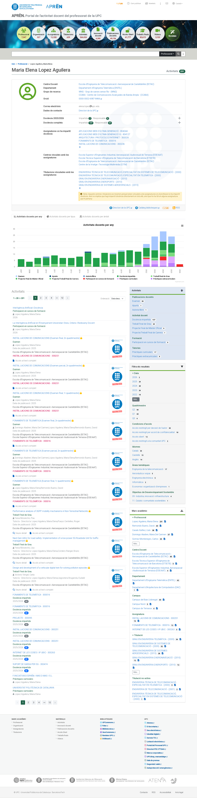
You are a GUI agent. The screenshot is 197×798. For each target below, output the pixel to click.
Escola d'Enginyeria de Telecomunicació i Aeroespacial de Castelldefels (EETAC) (116, 84)
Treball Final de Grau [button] (141, 324)
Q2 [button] (133, 409)
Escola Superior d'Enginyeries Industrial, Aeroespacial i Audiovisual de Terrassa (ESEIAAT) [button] (157, 569)
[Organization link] (174, 556)
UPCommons (107, 722)
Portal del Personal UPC (156, 745)
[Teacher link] (165, 521)
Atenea (150, 723)
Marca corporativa (154, 753)
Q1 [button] (133, 414)
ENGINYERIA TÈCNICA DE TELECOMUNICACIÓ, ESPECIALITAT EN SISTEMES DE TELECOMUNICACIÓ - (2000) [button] (157, 696)
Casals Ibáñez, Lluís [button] (141, 530)
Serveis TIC (151, 738)
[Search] (178, 53)
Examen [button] (136, 301)
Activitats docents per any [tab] (29, 216)
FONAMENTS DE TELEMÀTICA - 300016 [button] (151, 625)
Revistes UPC (107, 735)
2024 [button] (134, 386)
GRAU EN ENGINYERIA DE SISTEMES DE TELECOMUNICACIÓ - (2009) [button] (151, 644)
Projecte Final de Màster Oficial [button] (147, 328)
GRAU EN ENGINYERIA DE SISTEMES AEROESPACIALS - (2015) (108, 185)
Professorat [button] (139, 517)
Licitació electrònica (155, 742)
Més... (135, 399)
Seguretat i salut (153, 764)
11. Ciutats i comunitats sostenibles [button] (149, 500)
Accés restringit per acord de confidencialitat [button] (153, 432)
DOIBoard (106, 739)
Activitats (61, 722)
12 (62, 298)
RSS (178, 207)
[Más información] (183, 53)
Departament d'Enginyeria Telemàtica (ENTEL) (100, 88)
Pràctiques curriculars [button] (142, 352)
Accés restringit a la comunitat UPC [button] (148, 441)
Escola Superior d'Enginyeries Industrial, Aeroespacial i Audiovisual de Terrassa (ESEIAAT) (121, 155)
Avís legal (179, 792)
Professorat (166, 54)
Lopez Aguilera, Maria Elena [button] (145, 521)
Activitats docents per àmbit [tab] (95, 216)
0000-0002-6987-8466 (90, 98)
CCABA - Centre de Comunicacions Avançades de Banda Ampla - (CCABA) (113, 95)
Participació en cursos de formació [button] (149, 342)
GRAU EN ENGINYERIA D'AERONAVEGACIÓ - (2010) (103, 178)
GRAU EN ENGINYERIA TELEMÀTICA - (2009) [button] (153, 639)
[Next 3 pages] (57, 298)
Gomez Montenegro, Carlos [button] (145, 539)
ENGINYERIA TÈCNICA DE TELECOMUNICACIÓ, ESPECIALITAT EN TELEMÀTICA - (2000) (120, 175)
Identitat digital (153, 734)
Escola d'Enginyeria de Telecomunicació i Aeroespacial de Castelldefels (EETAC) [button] (151, 555)
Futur (104, 726)
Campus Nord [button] (138, 604)
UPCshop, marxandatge (156, 757)
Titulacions (17, 732)
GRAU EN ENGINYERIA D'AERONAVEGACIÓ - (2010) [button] (156, 657)
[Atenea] (157, 780)
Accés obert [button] (138, 436)
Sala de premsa (153, 760)
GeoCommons (108, 732)
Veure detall (21, 533)
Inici (13, 64)
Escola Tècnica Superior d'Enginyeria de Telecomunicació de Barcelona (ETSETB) (117, 158)
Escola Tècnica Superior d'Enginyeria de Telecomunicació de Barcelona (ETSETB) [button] (151, 562)
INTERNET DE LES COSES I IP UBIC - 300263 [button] (153, 629)
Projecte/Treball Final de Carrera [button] (147, 332)
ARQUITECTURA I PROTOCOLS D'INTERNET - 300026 (104, 137)
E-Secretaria (152, 727)
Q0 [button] (133, 418)
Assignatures (18, 729)
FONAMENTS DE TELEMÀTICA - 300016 (97, 141)
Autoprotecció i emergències (159, 768)
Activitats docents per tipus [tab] (62, 216)
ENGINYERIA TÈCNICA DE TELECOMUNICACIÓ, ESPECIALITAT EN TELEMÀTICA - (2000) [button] (154, 683)
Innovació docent (64, 726)
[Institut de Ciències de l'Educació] (87, 780)
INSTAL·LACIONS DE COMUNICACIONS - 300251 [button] (155, 618)
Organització (18, 726)
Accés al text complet (25, 360)
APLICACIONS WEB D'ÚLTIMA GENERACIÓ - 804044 (103, 131)
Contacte (144, 792)
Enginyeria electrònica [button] (142, 478)
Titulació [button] (137, 635)
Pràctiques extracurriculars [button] (144, 356)
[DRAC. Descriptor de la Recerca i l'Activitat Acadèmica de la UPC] (174, 780)
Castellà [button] (136, 455)
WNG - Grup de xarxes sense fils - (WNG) (98, 91)
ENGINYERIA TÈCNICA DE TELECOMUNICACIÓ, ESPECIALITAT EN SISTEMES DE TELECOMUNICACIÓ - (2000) (130, 172)
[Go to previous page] (30, 298)
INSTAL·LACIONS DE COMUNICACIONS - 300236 (102, 144)
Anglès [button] (135, 459)
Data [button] (135, 373)
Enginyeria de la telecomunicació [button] (147, 469)
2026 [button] (134, 377)
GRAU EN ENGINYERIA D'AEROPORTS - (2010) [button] (154, 664)
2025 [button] (134, 381)
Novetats (152, 3)
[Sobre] (160, 3)
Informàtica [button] (137, 482)
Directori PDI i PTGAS (155, 749)
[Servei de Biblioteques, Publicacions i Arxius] (51, 780)
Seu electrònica (153, 730)
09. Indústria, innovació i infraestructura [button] (150, 496)
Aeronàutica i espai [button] (141, 473)
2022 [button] (134, 394)
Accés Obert (62, 732)
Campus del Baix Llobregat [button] (144, 599)
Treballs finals (62, 735)
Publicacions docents (65, 729)
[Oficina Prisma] (126, 780)
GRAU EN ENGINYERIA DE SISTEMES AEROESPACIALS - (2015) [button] (149, 652)
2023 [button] (134, 390)
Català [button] (135, 451)
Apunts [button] (135, 305)
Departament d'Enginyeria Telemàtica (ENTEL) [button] (153, 580)
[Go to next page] (67, 298)
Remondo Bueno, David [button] (143, 525)
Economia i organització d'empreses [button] (149, 486)
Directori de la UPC (88, 110)
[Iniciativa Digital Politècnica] (23, 780)
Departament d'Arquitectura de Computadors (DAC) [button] (156, 587)
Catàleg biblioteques (148, 207)
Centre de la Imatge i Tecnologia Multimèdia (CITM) (103, 164)
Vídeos (60, 739)
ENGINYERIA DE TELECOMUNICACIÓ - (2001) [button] (153, 689)
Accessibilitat (165, 792)
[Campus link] (163, 599)
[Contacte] (166, 3)
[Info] (119, 3)
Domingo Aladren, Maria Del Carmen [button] (149, 534)
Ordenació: (105, 299)
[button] (176, 3)
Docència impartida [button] (141, 319)
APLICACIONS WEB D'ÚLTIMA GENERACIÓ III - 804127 (104, 134)
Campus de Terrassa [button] (142, 608)
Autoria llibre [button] (138, 310)
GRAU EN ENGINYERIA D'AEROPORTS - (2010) (100, 182)
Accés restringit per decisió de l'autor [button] (149, 428)
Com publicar (136, 3)
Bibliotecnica (107, 729)
